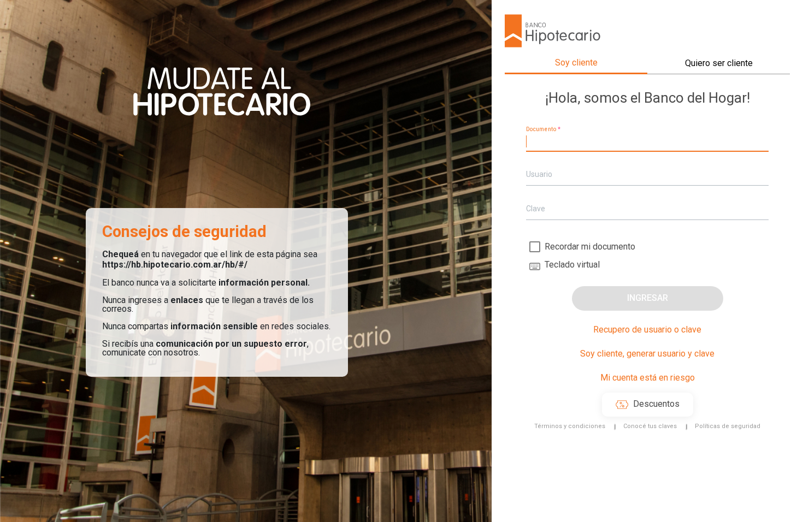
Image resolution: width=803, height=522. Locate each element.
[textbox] (647, 141)
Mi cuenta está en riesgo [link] (647, 377)
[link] (647, 405)
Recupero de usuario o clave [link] (647, 329)
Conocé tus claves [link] (650, 426)
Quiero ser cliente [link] (719, 63)
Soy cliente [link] (576, 62)
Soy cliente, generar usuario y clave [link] (647, 353)
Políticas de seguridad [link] (727, 426)
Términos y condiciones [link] (569, 426)
